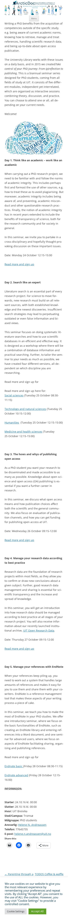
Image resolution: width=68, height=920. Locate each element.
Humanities (12, 422)
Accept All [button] (37, 911)
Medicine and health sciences (23, 431)
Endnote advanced (16, 775)
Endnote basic (14, 766)
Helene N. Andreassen (32, 825)
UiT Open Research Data (38, 630)
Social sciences (14, 395)
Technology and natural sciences (25, 409)
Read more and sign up (19, 264)
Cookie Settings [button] (15, 911)
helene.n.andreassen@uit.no (32, 834)
